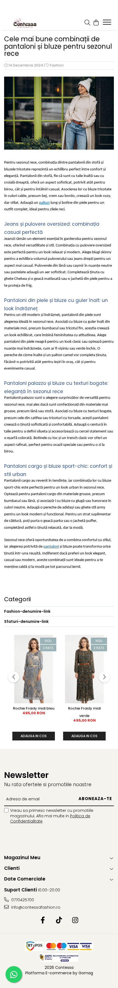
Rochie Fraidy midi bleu (33, 708)
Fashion (57, 65)
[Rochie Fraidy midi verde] (84, 669)
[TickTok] (59, 920)
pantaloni (51, 547)
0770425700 (22, 900)
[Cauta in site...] (87, 23)
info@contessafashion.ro (35, 907)
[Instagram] (75, 920)
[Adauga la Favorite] (52, 641)
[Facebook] (43, 920)
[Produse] (108, 24)
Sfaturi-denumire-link (26, 621)
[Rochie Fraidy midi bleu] (33, 669)
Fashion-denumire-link (27, 611)
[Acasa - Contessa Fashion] (25, 23)
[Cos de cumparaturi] (96, 23)
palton (44, 203)
